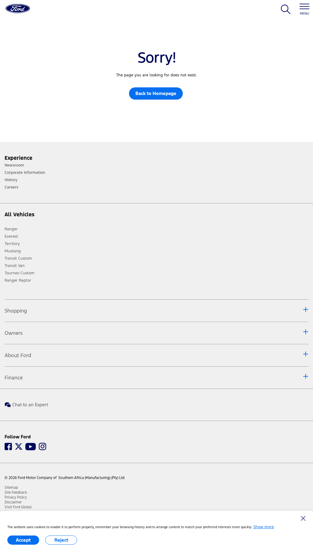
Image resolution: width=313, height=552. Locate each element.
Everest (11, 236)
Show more (263, 527)
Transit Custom (18, 258)
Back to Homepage (155, 93)
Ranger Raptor (18, 280)
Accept (23, 540)
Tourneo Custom (20, 273)
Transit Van (15, 265)
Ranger (11, 229)
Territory (12, 243)
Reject (61, 540)
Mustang (13, 251)
